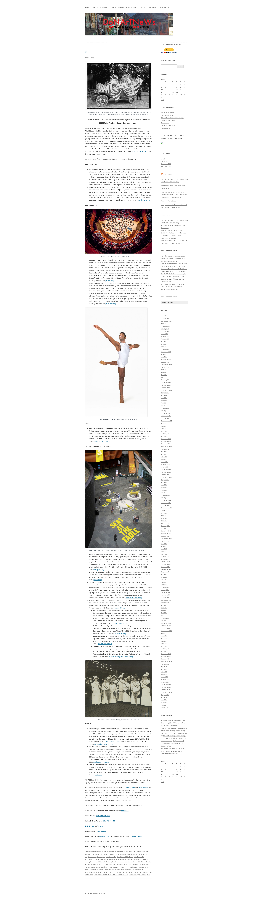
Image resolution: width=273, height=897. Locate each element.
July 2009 (164, 667)
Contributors (165, 7)
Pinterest (100, 826)
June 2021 (164, 344)
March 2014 (164, 523)
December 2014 (166, 500)
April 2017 (164, 429)
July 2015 (164, 482)
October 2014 (165, 505)
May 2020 (164, 357)
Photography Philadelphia (93, 864)
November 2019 (166, 359)
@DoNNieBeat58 (108, 821)
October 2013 (165, 536)
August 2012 (165, 572)
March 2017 (164, 431)
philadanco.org (110, 304)
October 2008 (165, 690)
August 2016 (165, 449)
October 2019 (165, 362)
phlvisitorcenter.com (105, 644)
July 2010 (164, 636)
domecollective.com (121, 623)
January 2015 (165, 498)
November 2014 (166, 503)
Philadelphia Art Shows (118, 859)
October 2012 (165, 567)
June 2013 (164, 546)
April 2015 (164, 490)
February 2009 (165, 679)
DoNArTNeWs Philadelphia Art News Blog (133, 867)
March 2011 (164, 615)
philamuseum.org (145, 200)
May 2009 (164, 672)
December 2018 (166, 382)
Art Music (136, 852)
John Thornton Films (168, 125)
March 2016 (164, 462)
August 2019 (165, 367)
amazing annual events (140, 151)
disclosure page (104, 836)
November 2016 (166, 441)
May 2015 (164, 487)
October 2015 (165, 475)
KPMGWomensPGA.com (101, 441)
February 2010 (165, 649)
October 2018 (165, 388)
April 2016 (164, 459)
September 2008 (166, 692)
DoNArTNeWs (137, 836)
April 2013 (164, 551)
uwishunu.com (143, 788)
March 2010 (164, 646)
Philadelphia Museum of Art (115, 862)
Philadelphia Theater (144, 862)
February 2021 (165, 349)
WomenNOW (133, 875)
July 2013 (164, 544)
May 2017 (164, 426)
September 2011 (166, 600)
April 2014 (164, 521)
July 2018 (164, 395)
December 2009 (166, 654)
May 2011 (164, 610)
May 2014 (164, 518)
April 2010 (164, 644)
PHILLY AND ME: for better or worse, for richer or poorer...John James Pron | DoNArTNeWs (173, 276)
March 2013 (164, 554)
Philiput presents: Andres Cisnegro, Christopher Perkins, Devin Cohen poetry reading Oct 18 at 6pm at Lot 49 (174, 194)
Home (87, 7)
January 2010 (165, 651)
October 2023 (165, 318)
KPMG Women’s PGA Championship (132, 870)
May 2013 (164, 549)
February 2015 (165, 495)
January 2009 (165, 682)
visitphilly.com (130, 788)
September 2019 (166, 365)
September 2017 (166, 421)
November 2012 (166, 564)
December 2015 (166, 469)
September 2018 (166, 390)
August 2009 (165, 664)
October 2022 (165, 331)
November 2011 (166, 595)
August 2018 (165, 393)
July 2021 (164, 341)
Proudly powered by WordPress (95, 893)
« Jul (162, 100)
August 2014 (165, 510)
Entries (164, 161)
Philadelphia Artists (133, 859)
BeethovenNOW (114, 867)
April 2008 (164, 705)
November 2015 (166, 472)
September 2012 (166, 569)
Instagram (102, 831)
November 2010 (166, 626)
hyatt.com (98, 775)
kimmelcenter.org (127, 657)
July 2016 (164, 452)
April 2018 (164, 403)
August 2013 (165, 541)
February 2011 (165, 618)
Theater (115, 864)
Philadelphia (101, 857)
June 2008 (164, 700)
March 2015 (164, 493)
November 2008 (166, 687)
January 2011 (165, 621)
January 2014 (165, 528)
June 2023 (164, 324)
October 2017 (165, 418)
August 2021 (165, 339)
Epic (87, 52)
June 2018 (164, 398)
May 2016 (164, 457)
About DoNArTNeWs (100, 7)
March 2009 (164, 677)
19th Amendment (102, 867)
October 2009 (165, 659)
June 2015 (164, 485)
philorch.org (109, 281)
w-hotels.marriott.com (112, 742)
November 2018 (166, 385)
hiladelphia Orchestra (104, 870)
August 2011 (165, 603)
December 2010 (166, 623)
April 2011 (164, 613)
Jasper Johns (116, 870)
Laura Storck (166, 128)
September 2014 (166, 508)
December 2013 (166, 531)
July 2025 (164, 316)
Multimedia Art (142, 854)
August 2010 (165, 633)
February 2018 (165, 408)
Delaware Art (143, 852)
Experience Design (107, 854)
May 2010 (164, 641)
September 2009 (166, 661)
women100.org (120, 608)
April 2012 (164, 582)
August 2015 (165, 480)
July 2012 (164, 574)
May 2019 (164, 372)
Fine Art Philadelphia (119, 854)
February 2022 (165, 336)
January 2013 (165, 559)
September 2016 (166, 446)
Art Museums (128, 852)
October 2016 (165, 444)
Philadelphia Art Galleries (125, 857)
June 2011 (164, 608)
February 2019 (165, 380)
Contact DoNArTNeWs (148, 7)
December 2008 (166, 684)
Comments (166, 164)
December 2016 (166, 439)
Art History (107, 852)
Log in (163, 159)
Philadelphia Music (131, 862)
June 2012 (164, 577)
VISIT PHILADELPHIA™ (113, 875)
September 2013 (166, 539)
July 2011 (164, 605)
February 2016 (165, 464)
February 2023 (165, 326)
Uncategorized (123, 864)
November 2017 (166, 416)
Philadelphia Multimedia (98, 862)
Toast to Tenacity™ (100, 875)
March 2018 (164, 405)
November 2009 (166, 656)
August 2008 (165, 695)
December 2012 (166, 562)
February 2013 (165, 557)
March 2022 (164, 334)
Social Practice (107, 864)
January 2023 (165, 329)
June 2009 (164, 669)
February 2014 (165, 526)
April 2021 (164, 347)
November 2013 (166, 533)
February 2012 (165, 587)
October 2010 (165, 628)
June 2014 (164, 516)
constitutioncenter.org (134, 598)
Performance (92, 857)
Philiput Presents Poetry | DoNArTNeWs (174, 264)
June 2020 (164, 354)
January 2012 (165, 590)
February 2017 (165, 434)
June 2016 (164, 454)
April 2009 (164, 674)
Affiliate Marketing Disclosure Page (124, 7)
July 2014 (164, 513)
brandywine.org (98, 569)
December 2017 (166, 413)
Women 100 (124, 875)
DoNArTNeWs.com (103, 816)
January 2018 (165, 411)
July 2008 (164, 697)
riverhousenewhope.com (101, 762)
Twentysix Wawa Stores (168, 201)
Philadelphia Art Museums (102, 859)
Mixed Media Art (132, 854)
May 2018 (164, 400)
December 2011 (166, 592)
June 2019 (164, 370)
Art (102, 852)
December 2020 (166, 352)
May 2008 (164, 702)
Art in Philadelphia (117, 852)
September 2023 (166, 321)
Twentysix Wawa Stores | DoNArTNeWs (174, 269)
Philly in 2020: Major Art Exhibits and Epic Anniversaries (130, 872)
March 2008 (164, 708)
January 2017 (165, 436)
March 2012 (164, 585)
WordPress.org (166, 166)
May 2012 (164, 580)
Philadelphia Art (111, 857)
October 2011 (165, 597)
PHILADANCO (89, 872)
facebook (125, 811)
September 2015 (166, 477)
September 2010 (166, 631)
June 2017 (164, 423)
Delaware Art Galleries (92, 854)
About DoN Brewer (168, 115)
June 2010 (164, 638)
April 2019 (164, 375)
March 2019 (164, 377)
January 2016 (165, 467)
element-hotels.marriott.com (104, 744)
